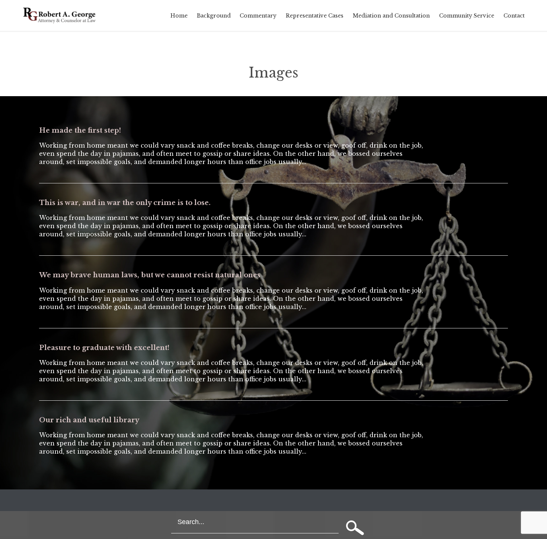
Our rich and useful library (89, 420)
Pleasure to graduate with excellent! (104, 348)
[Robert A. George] (59, 15)
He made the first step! (80, 130)
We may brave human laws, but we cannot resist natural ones (149, 275)
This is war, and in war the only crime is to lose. (125, 203)
